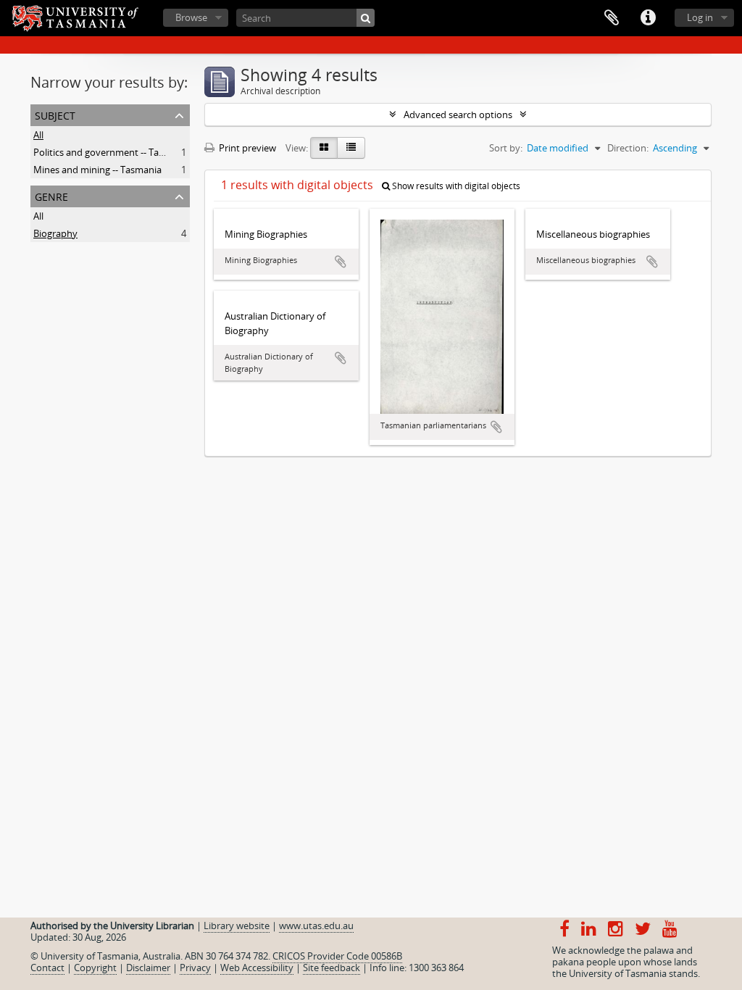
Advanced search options (458, 114)
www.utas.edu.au (316, 925)
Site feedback (331, 967)
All (38, 134)
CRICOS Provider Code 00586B (337, 955)
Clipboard (611, 18)
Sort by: (505, 147)
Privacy (195, 967)
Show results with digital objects (455, 186)
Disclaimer (148, 967)
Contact (47, 967)
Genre (51, 195)
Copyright (95, 967)
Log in (700, 17)
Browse (191, 17)
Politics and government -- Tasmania (111, 152)
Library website (237, 925)
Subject (55, 114)
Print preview (246, 147)
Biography (55, 233)
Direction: (628, 147)
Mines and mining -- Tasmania (97, 169)
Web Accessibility (256, 967)
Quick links (648, 18)
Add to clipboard (340, 261)
